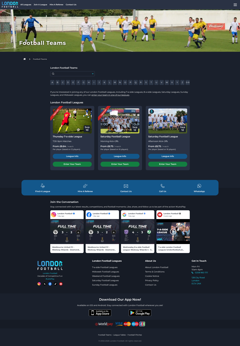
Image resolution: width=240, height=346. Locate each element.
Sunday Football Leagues (104, 285)
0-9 (187, 82)
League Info (72, 156)
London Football (50, 273)
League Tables (119, 335)
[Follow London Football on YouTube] (60, 284)
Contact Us (71, 4)
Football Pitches (135, 335)
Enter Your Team (72, 164)
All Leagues (25, 4)
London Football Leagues (66, 102)
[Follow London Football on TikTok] (55, 284)
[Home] (25, 59)
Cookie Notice (152, 276)
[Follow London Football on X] (44, 284)
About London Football (156, 267)
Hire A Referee (56, 4)
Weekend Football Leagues (106, 276)
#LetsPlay (50, 279)
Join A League (40, 4)
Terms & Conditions (154, 272)
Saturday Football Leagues (105, 280)
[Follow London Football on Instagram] (39, 284)
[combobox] (72, 73)
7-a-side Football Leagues (105, 267)
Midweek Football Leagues (105, 272)
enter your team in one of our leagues (110, 95)
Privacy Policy (152, 280)
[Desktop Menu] (235, 4)
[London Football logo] (10, 4)
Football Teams (105, 335)
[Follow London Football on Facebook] (50, 284)
